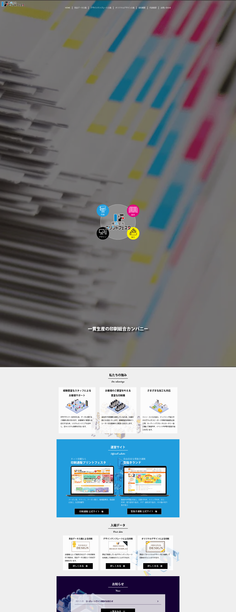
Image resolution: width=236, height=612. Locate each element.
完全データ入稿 (80, 8)
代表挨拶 (153, 8)
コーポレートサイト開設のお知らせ (99, 601)
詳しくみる (78, 566)
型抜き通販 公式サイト (142, 511)
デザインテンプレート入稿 (101, 8)
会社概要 (142, 8)
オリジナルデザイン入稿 (124, 8)
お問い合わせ (166, 8)
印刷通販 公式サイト (89, 511)
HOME (67, 8)
